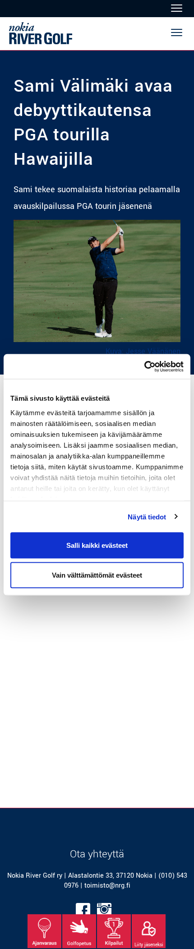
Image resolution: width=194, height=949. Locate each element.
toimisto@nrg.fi (107, 885)
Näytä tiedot (147, 516)
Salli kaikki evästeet (97, 545)
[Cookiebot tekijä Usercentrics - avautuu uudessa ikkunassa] (144, 366)
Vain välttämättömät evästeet (97, 575)
